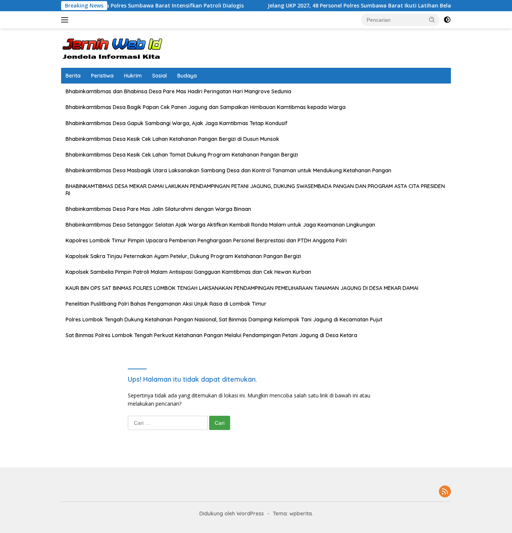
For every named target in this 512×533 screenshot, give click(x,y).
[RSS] (445, 492)
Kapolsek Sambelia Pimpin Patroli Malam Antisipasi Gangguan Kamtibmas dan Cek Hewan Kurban (188, 272)
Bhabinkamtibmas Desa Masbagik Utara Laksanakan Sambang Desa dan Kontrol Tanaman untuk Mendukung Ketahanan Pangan (228, 170)
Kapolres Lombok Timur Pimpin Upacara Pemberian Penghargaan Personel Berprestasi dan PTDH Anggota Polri (206, 240)
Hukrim (133, 75)
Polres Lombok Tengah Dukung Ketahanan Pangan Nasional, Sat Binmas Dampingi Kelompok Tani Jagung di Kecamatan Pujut (224, 319)
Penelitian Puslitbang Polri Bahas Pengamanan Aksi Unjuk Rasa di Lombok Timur (166, 303)
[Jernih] (113, 47)
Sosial (159, 75)
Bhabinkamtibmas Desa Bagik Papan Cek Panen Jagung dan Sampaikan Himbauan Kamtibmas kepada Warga (206, 107)
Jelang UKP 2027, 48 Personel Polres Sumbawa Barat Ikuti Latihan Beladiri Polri (360, 5)
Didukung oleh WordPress (231, 513)
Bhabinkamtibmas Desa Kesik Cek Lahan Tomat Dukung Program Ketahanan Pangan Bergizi (182, 154)
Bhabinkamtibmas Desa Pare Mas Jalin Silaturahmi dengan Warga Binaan (158, 209)
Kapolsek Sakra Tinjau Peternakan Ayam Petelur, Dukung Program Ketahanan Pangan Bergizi (183, 256)
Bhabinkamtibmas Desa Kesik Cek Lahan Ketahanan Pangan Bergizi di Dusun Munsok (172, 139)
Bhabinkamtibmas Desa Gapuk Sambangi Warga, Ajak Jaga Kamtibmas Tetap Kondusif (176, 123)
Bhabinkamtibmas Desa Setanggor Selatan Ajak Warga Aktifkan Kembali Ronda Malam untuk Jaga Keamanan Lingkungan (220, 224)
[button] (432, 19)
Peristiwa (102, 75)
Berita (73, 75)
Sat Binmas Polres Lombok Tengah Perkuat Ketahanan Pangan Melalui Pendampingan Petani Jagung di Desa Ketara (211, 335)
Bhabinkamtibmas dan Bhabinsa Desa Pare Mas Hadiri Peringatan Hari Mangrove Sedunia (178, 91)
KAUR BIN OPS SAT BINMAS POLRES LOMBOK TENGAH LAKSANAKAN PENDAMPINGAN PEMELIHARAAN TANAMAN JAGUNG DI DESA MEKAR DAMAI (242, 288)
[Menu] (66, 19)
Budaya (187, 75)
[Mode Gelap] (447, 19)
